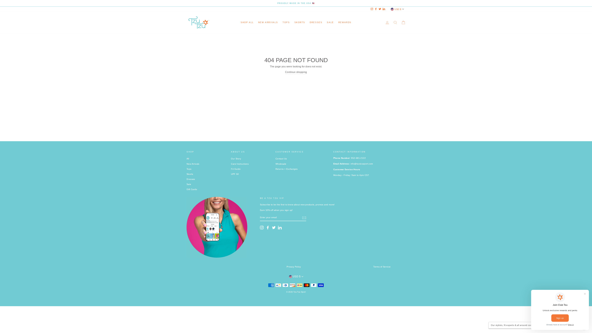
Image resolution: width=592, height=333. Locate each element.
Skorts (299, 22)
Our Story (236, 159)
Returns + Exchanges (286, 169)
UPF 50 (235, 174)
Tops (286, 22)
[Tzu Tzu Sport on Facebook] (268, 227)
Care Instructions (240, 164)
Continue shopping (296, 72)
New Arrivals (268, 22)
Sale (330, 22)
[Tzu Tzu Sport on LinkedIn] (280, 227)
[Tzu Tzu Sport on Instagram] (262, 227)
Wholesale (280, 164)
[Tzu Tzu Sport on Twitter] (274, 227)
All (188, 159)
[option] (296, 3)
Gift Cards (192, 189)
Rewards (344, 22)
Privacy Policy (294, 267)
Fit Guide (235, 169)
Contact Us (281, 159)
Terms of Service (382, 267)
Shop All (247, 22)
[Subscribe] (304, 218)
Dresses (316, 22)
